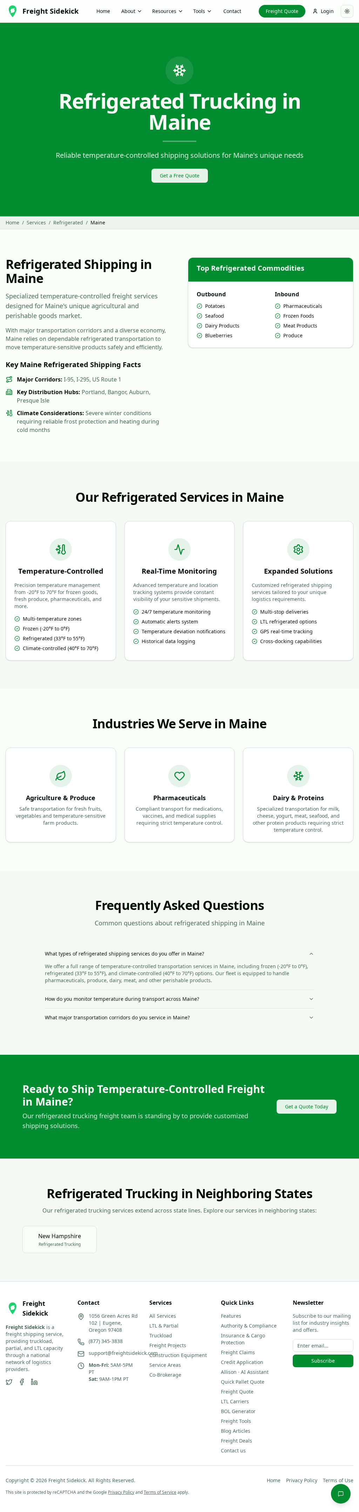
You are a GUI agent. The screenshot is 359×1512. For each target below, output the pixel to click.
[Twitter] (9, 1381)
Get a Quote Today (306, 1106)
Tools (199, 11)
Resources (164, 11)
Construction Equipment (178, 1355)
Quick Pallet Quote (242, 1381)
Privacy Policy (301, 1480)
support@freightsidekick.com (123, 1353)
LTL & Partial (163, 1325)
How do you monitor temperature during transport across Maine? (122, 998)
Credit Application (242, 1362)
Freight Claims (238, 1352)
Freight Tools (236, 1421)
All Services (162, 1315)
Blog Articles (235, 1430)
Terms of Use (338, 1480)
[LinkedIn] (34, 1381)
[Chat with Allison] (341, 1494)
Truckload (160, 1335)
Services (36, 222)
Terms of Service (160, 1492)
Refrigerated (68, 222)
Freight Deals (236, 1440)
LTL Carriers (235, 1401)
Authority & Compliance (249, 1325)
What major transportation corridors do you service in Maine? (117, 1017)
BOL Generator (238, 1411)
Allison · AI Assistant (245, 1372)
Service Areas (165, 1365)
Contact (232, 11)
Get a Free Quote (179, 175)
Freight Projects (167, 1345)
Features (231, 1315)
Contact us (233, 1450)
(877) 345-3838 (106, 1341)
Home (103, 11)
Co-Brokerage (165, 1374)
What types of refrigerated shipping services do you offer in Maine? (124, 953)
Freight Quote (282, 11)
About (128, 11)
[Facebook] (21, 1381)
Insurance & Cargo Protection (243, 1339)
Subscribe (323, 1360)
